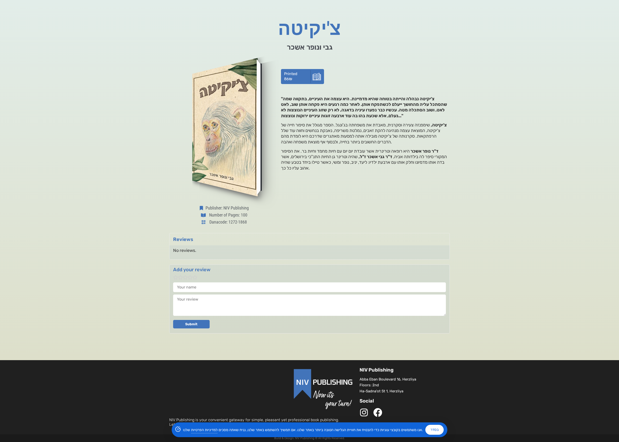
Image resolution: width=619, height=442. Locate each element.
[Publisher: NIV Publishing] (202, 208)
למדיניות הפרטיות (204, 430)
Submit (191, 324)
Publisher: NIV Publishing (227, 207)
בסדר (434, 429)
